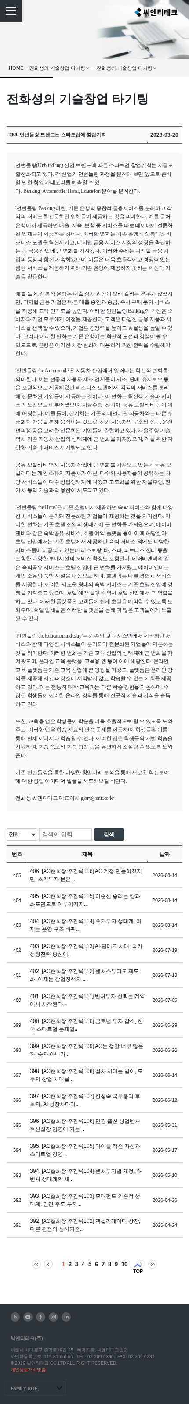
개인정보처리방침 (28, 1369)
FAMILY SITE (24, 1388)
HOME (16, 68)
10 (124, 1264)
